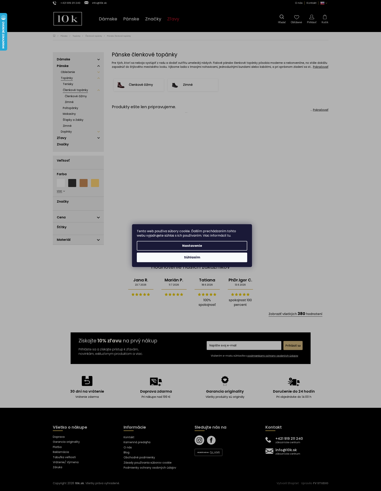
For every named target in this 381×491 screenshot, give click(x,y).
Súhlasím (192, 257)
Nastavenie (192, 245)
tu (228, 235)
